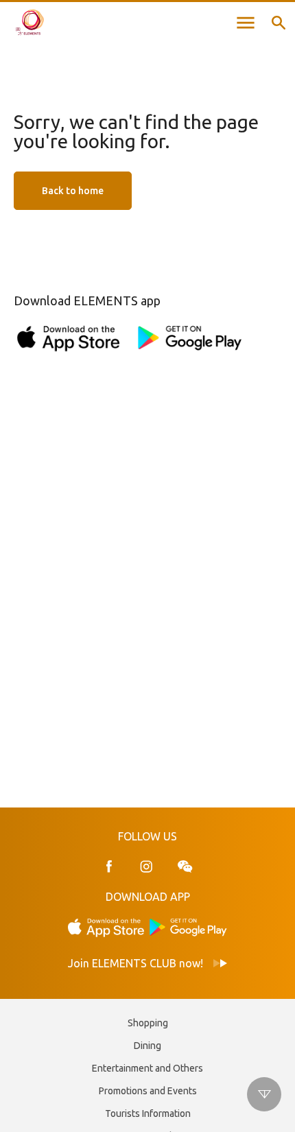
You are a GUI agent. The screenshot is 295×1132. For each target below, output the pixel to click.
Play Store (189, 927)
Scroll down (264, 1094)
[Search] (278, 23)
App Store (106, 927)
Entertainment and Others (147, 1068)
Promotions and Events (148, 1090)
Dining (147, 1045)
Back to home (73, 190)
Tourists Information (148, 1113)
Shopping (148, 1022)
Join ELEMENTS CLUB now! (135, 963)
